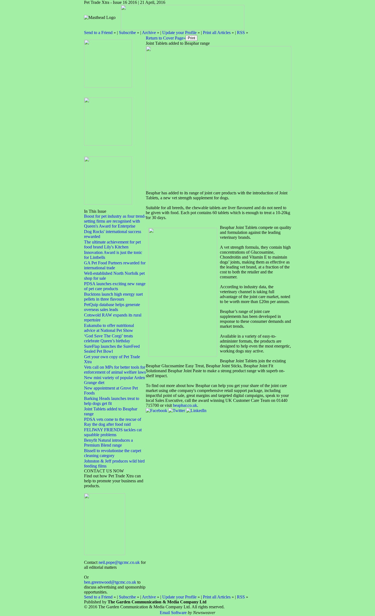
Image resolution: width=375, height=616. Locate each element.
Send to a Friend (98, 32)
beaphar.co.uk (185, 405)
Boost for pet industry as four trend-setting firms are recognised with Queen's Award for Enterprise (115, 221)
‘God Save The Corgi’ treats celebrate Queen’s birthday (108, 338)
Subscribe (127, 32)
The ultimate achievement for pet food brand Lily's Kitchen (112, 244)
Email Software (173, 612)
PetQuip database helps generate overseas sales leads (112, 307)
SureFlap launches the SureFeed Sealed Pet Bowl (112, 349)
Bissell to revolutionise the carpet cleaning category (112, 453)
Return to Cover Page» (166, 38)
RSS (241, 32)
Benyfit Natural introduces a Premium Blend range (108, 442)
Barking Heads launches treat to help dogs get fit (111, 401)
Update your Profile (179, 32)
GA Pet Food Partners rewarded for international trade (114, 265)
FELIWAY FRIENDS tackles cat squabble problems (113, 432)
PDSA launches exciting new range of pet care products (114, 286)
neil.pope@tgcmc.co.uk (119, 562)
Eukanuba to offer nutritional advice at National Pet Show (109, 328)
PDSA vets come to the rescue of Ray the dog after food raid (112, 422)
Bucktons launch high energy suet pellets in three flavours (113, 296)
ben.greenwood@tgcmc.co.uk (110, 582)
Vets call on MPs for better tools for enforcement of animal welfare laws (115, 369)
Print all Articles (217, 32)
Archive (149, 32)
